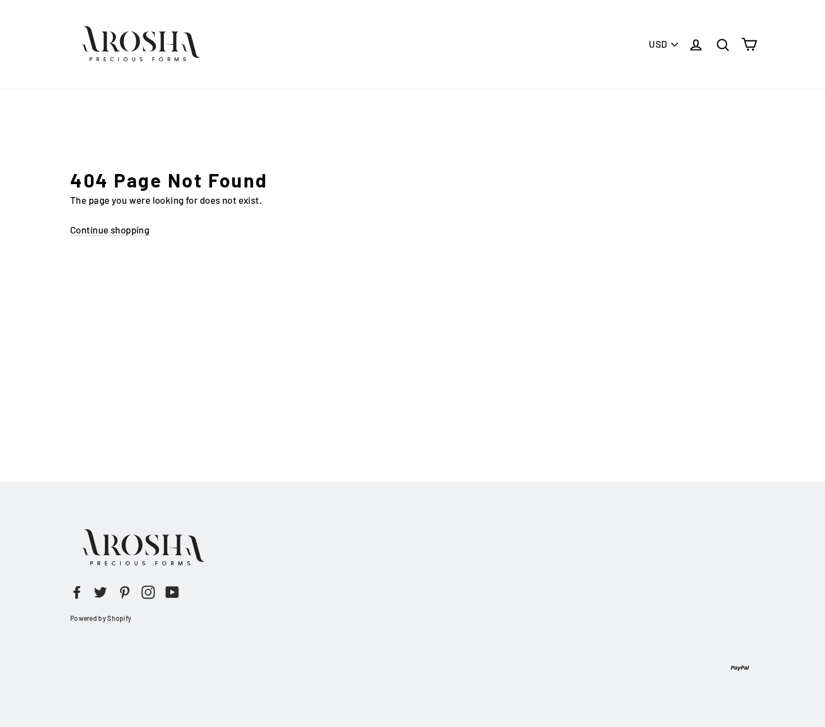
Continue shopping (109, 229)
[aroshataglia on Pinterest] (124, 592)
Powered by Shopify (100, 618)
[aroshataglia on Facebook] (77, 592)
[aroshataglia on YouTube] (172, 592)
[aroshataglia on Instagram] (148, 592)
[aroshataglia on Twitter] (100, 592)
